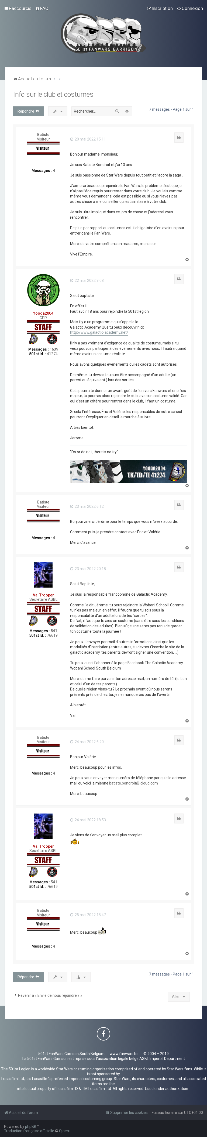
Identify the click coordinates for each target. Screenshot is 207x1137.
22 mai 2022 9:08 (89, 280)
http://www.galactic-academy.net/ (99, 332)
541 (54, 631)
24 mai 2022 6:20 (89, 742)
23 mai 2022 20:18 (90, 569)
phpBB (30, 1126)
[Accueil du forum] (103, 33)
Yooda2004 (43, 313)
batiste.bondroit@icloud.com (133, 783)
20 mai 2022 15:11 (90, 139)
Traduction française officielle (29, 1131)
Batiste (43, 134)
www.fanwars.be (124, 1054)
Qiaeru (64, 1131)
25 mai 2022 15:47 (90, 915)
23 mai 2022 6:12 (89, 506)
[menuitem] (42, 8)
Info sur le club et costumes (53, 94)
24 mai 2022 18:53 (90, 820)
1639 (54, 349)
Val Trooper (43, 595)
